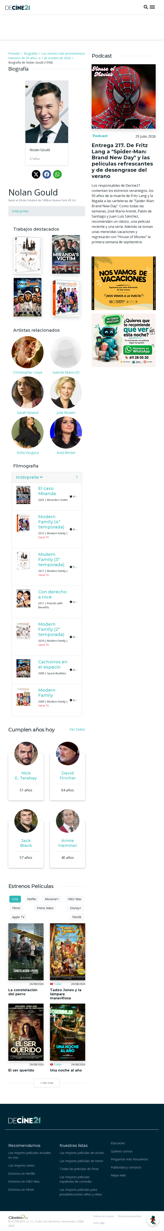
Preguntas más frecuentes (129, 1159)
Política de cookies (104, 1216)
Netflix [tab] (31, 899)
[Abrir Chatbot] (153, 1220)
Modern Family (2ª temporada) (51, 629)
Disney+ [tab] (75, 908)
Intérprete (20, 211)
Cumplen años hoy (31, 730)
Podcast (100, 136)
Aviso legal (99, 1222)
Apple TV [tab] (18, 917)
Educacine (118, 1143)
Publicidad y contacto (126, 1167)
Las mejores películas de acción (82, 1153)
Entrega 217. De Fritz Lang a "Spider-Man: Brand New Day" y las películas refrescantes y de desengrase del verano (122, 160)
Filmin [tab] (16, 908)
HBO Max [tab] (74, 899)
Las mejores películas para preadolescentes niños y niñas (81, 1192)
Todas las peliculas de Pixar (79, 1169)
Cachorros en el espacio (52, 664)
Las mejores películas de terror (81, 1161)
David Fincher (68, 775)
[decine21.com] (24, 1119)
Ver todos (77, 729)
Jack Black (26, 843)
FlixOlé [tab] (76, 917)
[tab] (47, 477)
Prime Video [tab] (45, 908)
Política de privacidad (129, 1216)
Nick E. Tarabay (26, 775)
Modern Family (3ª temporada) (51, 559)
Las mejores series (21, 1165)
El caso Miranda (47, 491)
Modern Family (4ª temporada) (51, 522)
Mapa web (118, 1175)
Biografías (31, 53)
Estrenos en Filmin (21, 1190)
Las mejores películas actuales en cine (29, 1155)
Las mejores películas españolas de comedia (75, 1179)
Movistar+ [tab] (52, 899)
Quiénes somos (122, 1151)
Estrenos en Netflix (21, 1173)
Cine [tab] (15, 899)
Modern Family (47, 693)
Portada (13, 53)
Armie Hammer (67, 843)
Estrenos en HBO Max (24, 1181)
